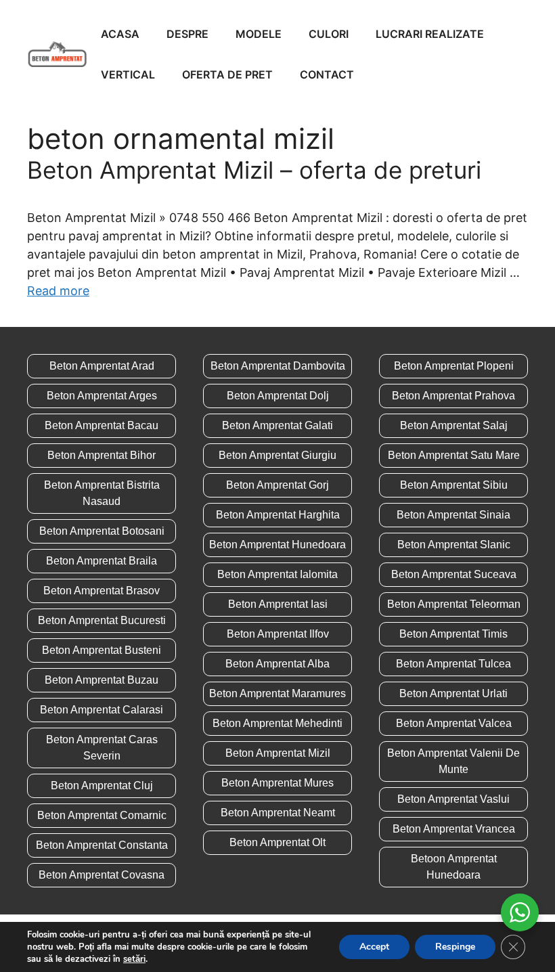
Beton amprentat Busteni (101, 650)
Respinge (455, 946)
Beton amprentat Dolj (278, 395)
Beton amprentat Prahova (453, 395)
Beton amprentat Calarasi (101, 709)
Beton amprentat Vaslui (453, 799)
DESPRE (187, 34)
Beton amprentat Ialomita (277, 574)
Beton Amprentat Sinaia (453, 515)
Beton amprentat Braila (101, 561)
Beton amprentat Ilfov (278, 634)
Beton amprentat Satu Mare (454, 455)
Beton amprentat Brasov (101, 590)
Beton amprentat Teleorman (453, 604)
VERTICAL (128, 74)
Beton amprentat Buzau (101, 680)
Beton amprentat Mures (277, 783)
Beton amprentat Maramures (277, 693)
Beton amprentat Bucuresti (102, 620)
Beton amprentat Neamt (278, 812)
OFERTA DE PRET (227, 74)
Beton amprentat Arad (101, 366)
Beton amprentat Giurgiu (277, 455)
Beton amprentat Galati (277, 425)
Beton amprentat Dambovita (277, 366)
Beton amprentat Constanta (102, 845)
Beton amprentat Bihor (101, 455)
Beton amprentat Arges (102, 395)
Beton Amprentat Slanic (453, 544)
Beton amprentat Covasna (101, 875)
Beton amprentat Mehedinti (277, 723)
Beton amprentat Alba (277, 663)
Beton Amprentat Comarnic (101, 815)
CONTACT (327, 74)
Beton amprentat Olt (277, 842)
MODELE (259, 34)
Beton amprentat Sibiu (454, 485)
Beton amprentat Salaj (454, 425)
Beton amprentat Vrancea (454, 829)
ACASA (120, 34)
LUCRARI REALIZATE (430, 34)
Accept (374, 946)
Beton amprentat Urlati (453, 693)
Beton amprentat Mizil (277, 753)
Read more (58, 291)
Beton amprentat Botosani (101, 531)
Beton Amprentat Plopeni (454, 366)
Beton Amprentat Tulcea (453, 663)
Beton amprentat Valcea (454, 723)
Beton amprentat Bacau (101, 425)
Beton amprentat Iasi (278, 604)
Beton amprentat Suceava (453, 574)
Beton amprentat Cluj (102, 785)
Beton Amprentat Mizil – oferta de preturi (254, 170)
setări (134, 959)
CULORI (329, 34)
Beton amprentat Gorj (277, 485)
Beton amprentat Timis (453, 634)
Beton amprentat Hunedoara (277, 544)
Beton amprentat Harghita (278, 515)
